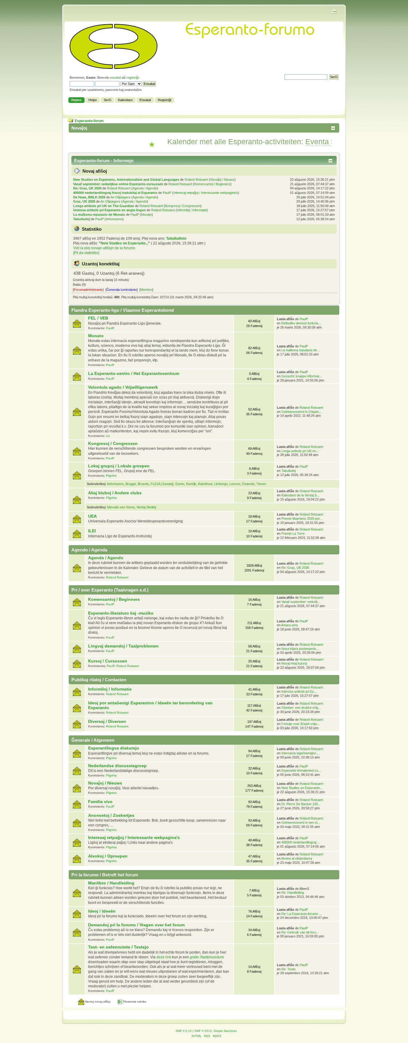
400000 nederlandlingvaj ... (300, 842)
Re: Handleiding (292, 892)
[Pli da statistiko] (86, 253)
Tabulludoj (81, 219)
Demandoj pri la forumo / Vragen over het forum (136, 925)
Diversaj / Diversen (107, 721)
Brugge (130, 484)
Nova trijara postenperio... (300, 648)
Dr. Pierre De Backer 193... (300, 804)
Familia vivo (100, 801)
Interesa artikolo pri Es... (299, 691)
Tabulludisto (176, 238)
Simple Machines (225, 1031)
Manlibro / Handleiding (111, 883)
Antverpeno (114, 219)
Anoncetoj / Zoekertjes (111, 815)
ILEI (92, 531)
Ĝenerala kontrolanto (121, 289)
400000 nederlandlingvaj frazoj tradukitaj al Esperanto (115, 192)
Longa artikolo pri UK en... (300, 451)
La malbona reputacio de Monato (99, 214)
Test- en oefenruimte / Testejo (118, 947)
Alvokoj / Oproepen (108, 856)
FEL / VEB (98, 318)
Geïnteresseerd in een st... (300, 822)
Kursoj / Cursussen (107, 661)
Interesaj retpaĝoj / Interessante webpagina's (205, 192)
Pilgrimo (111, 475)
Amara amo (289, 625)
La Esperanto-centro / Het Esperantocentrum (133, 373)
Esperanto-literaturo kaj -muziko (121, 613)
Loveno (234, 484)
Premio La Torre (293, 533)
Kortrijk (191, 484)
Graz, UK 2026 (84, 201)
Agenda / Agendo (145, 188)
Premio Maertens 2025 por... (301, 518)
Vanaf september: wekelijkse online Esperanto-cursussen (118, 184)
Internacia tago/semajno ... (300, 753)
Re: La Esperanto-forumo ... (301, 914)
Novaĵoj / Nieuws (222, 179)
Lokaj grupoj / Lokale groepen (119, 466)
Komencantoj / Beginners (212, 184)
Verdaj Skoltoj (146, 507)
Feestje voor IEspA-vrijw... (300, 724)
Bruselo (143, 484)
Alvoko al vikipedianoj (296, 858)
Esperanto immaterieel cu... (301, 770)
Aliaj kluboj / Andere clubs (115, 493)
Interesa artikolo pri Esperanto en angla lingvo (109, 210)
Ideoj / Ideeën (102, 911)
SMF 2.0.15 (184, 1031)
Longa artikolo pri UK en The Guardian (103, 206)
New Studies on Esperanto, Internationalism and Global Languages (126, 179)
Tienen (261, 484)
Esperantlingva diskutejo (113, 748)
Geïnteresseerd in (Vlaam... (301, 411)
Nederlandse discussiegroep (117, 766)
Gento (179, 484)
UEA (92, 516)
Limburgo (221, 484)
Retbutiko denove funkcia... (301, 323)
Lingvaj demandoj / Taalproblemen (123, 646)
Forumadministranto (88, 289)
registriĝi (132, 77)
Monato (146, 214)
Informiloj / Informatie (192, 210)
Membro (146, 289)
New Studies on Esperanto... (124, 243)
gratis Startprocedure (207, 957)
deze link (164, 957)
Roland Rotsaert (196, 179)
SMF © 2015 (203, 1031)
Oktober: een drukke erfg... (301, 707)
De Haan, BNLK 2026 (89, 197)
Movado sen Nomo (121, 507)
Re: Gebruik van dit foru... (300, 932)
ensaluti (115, 77)
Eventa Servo (312, 141)
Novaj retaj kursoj (294, 663)
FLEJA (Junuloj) (162, 484)
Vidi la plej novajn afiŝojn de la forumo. (104, 248)
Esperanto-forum (89, 121)
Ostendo (248, 484)
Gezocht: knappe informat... (301, 376)
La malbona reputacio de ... (300, 350)
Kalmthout (205, 484)
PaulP (167, 192)
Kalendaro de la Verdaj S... (300, 495)
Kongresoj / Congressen (182, 206)
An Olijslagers (121, 197)
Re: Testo (288, 969)
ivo (108, 435)
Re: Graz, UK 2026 (87, 188)
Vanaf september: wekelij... (300, 601)
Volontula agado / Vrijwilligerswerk (123, 387)
